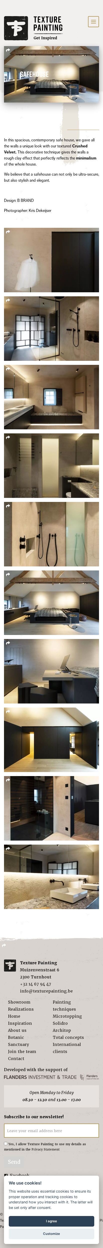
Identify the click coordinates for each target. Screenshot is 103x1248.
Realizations (21, 1009)
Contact (16, 1058)
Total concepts (68, 1037)
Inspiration (20, 1023)
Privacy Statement (46, 1149)
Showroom (19, 1002)
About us (17, 1030)
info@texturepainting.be (46, 991)
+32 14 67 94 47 (35, 984)
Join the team (22, 1051)
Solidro (60, 1023)
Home (14, 1016)
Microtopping (67, 1016)
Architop (62, 1030)
